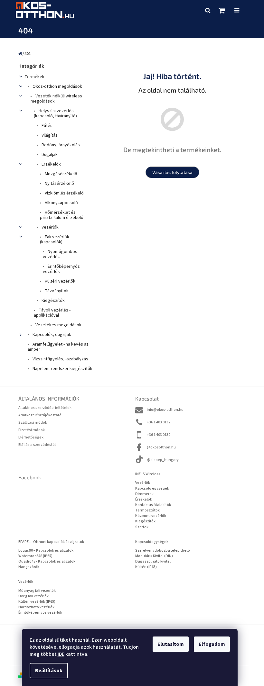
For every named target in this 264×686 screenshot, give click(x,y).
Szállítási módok (32, 422)
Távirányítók (56, 291)
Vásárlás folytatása (172, 172)
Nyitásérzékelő (59, 183)
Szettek (141, 527)
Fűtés (46, 125)
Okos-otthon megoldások (57, 86)
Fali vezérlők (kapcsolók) (54, 239)
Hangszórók (28, 567)
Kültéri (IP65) (146, 567)
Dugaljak (49, 154)
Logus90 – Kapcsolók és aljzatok (45, 550)
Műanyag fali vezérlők (37, 590)
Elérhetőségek (30, 437)
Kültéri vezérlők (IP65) (36, 601)
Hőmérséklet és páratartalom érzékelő (61, 215)
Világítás (49, 135)
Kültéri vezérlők (59, 281)
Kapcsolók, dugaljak (51, 334)
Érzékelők (51, 164)
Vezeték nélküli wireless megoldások (56, 98)
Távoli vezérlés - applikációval (52, 313)
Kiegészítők (53, 300)
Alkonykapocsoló (61, 203)
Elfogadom (212, 644)
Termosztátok (147, 510)
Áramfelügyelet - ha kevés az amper (58, 347)
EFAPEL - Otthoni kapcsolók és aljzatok (51, 542)
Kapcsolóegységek (151, 542)
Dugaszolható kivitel (153, 561)
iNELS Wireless (147, 474)
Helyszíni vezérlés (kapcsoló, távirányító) (55, 113)
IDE (61, 654)
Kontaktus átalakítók (153, 505)
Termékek (34, 77)
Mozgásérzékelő (60, 174)
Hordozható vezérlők (36, 607)
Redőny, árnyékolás (60, 145)
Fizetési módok (31, 430)
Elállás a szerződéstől (37, 444)
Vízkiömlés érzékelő (64, 193)
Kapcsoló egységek (152, 488)
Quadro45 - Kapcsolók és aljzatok (46, 561)
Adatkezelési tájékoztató (39, 415)
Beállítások (48, 670)
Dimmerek (144, 494)
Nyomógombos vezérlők (60, 254)
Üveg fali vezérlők (33, 596)
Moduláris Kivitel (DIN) (154, 556)
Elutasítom (170, 644)
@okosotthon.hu (161, 447)
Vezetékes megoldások (57, 325)
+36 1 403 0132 (158, 422)
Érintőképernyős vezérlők (61, 269)
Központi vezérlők (150, 516)
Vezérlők (50, 227)
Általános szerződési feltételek (44, 408)
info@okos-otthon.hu (165, 409)
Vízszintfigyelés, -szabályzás (60, 359)
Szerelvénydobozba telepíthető (162, 550)
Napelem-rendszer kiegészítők (62, 369)
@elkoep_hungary (163, 460)
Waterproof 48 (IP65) (35, 556)
